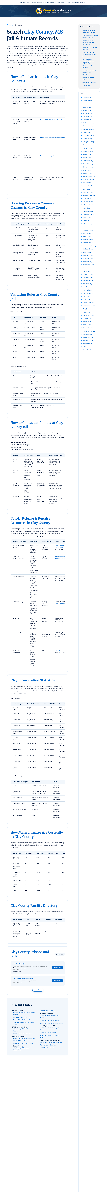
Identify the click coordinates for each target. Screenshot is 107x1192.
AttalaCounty (87, 107)
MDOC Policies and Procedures (49, 1011)
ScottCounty (87, 287)
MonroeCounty (88, 243)
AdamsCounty (87, 98)
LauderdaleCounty (89, 211)
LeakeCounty (87, 217)
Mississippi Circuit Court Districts (23, 1043)
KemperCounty (88, 202)
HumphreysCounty (89, 176)
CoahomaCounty (88, 135)
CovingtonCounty (88, 142)
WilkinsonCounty (88, 340)
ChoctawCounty (88, 126)
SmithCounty (87, 296)
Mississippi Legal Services (48, 1033)
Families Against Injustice (48, 1045)
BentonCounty (87, 110)
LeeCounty (86, 221)
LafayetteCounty (88, 205)
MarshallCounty (88, 239)
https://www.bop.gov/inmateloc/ (50, 156)
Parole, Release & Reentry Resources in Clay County (89, 61)
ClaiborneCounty (88, 129)
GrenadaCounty (88, 161)
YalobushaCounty (88, 347)
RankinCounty (87, 284)
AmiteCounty (87, 104)
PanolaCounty (87, 262)
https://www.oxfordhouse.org (64, 603)
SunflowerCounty (88, 303)
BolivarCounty (87, 113)
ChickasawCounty (88, 123)
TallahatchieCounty (89, 306)
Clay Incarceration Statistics (88, 67)
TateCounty (87, 309)
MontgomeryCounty (89, 246)
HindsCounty (87, 170)
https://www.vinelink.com (63, 651)
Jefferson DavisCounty (90, 195)
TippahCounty (87, 312)
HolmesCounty (87, 173)
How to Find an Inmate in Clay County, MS (90, 36)
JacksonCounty (87, 186)
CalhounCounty (88, 116)
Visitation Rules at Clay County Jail (90, 48)
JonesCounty (87, 198)
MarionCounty (87, 236)
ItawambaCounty (88, 183)
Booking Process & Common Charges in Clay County (89, 42)
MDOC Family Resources (47, 1048)
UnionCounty (87, 321)
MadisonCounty (88, 233)
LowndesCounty (88, 230)
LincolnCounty (87, 227)
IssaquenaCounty (88, 179)
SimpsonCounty (88, 293)
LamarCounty (87, 208)
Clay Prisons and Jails (89, 82)
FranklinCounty (88, 151)
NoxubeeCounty (88, 255)
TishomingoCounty (89, 315)
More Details (57, 967)
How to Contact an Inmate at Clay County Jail (89, 54)
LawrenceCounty (88, 214)
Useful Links (86, 86)
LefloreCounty (87, 224)
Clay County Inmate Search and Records (89, 31)
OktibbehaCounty (88, 258)
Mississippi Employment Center (50, 1020)
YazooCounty (87, 350)
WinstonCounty (88, 344)
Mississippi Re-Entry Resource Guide (51, 1023)
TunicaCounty (87, 318)
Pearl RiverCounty (88, 265)
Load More (37, 990)
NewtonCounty (88, 252)
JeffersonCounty (88, 192)
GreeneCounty (87, 157)
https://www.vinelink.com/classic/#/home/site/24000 (56, 138)
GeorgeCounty (87, 154)
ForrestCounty (87, 148)
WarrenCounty (87, 328)
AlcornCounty (87, 101)
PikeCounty (86, 271)
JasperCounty (87, 189)
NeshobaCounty (88, 249)
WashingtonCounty (89, 331)
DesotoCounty (87, 145)
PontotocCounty (88, 274)
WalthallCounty (88, 325)
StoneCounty (87, 299)
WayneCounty (87, 334)
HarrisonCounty (88, 167)
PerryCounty (87, 268)
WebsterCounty (88, 337)
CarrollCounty (87, 120)
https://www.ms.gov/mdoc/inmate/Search (53, 119)
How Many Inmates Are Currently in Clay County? (90, 72)
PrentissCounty (88, 277)
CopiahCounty (87, 139)
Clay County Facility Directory (88, 78)
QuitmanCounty (88, 280)
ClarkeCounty (87, 132)
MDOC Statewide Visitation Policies (24, 1034)
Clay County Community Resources (51, 1042)
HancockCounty (88, 164)
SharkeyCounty (88, 290)
